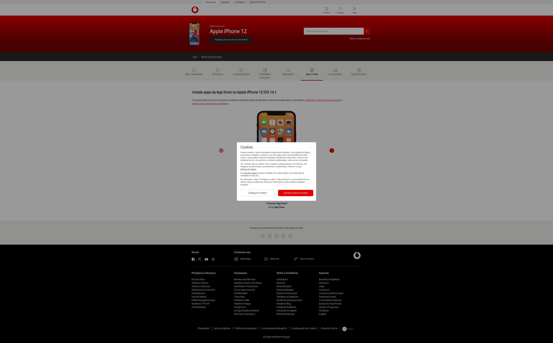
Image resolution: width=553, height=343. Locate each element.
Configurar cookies (257, 192)
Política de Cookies (248, 169)
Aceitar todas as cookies (296, 192)
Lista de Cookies (250, 173)
